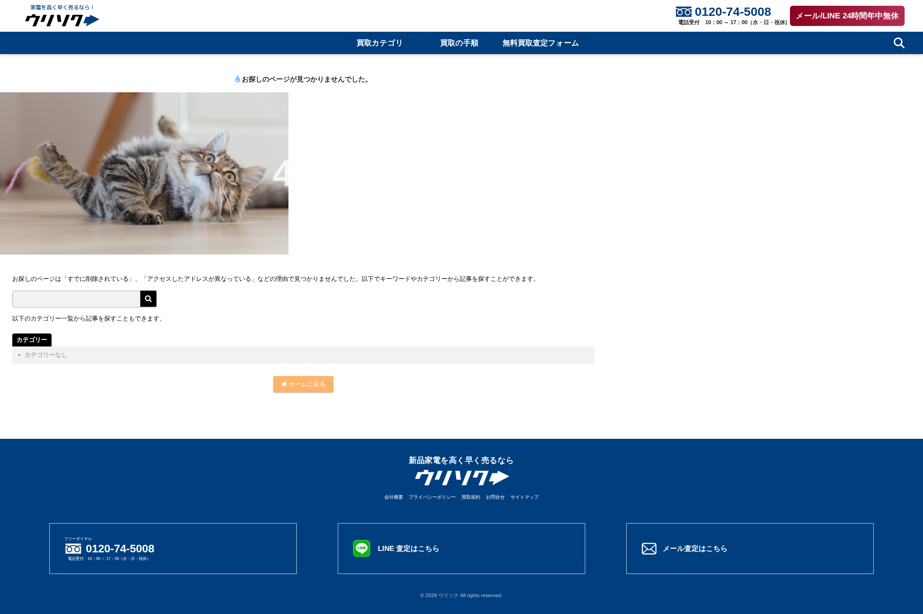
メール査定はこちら (695, 548)
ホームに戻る (306, 384)
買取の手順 (459, 43)
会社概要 (393, 497)
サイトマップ (525, 497)
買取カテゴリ (380, 43)
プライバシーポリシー (432, 497)
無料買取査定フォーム (541, 43)
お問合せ (495, 497)
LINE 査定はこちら (409, 548)
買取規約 (471, 497)
